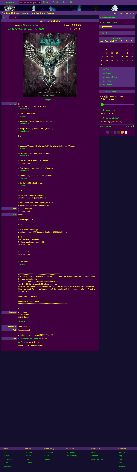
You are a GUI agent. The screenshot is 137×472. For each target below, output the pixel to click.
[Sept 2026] (132, 38)
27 (117, 60)
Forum (93, 452)
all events (29, 452)
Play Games (8, 466)
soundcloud (24, 109)
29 (127, 60)
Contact (121, 459)
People (13, 17)
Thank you (129, 126)
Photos (28, 455)
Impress (122, 466)
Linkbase (122, 452)
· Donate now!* (110, 110)
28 (122, 60)
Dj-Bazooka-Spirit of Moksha (29, 338)
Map (36, 24)
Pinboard (94, 455)
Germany (27, 24)
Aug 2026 (117, 38)
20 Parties (22, 342)
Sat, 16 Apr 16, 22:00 (17, 28)
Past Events (48, 452)
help (120, 455)
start (5, 452)
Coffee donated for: (116, 96)
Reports (46, 455)
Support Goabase (105, 126)
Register (69, 459)
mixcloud (23, 178)
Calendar (29, 462)
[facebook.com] (24, 163)
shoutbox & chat (97, 459)
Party (5, 17)
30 (132, 60)
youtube (23, 264)
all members (71, 452)
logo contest (8, 459)
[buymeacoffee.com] (115, 122)
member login (72, 455)
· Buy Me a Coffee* (111, 118)
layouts (6, 455)
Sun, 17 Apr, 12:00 (36, 28)
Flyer (27, 459)
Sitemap (7, 462)
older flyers (48, 459)
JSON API (122, 462)
